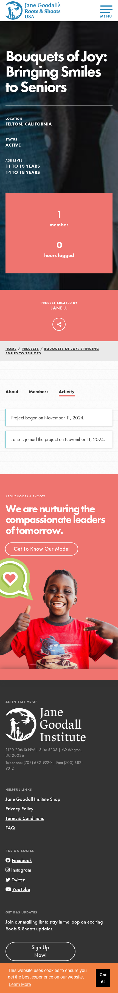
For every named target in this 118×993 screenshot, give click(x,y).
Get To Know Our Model (41, 548)
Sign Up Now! (40, 951)
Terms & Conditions (24, 818)
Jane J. (59, 308)
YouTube (21, 889)
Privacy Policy (19, 808)
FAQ (10, 828)
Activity (67, 392)
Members (38, 392)
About (11, 392)
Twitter (18, 880)
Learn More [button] (20, 984)
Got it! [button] (103, 977)
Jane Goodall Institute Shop (32, 799)
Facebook (22, 860)
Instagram (21, 870)
